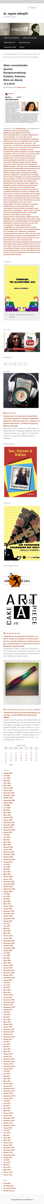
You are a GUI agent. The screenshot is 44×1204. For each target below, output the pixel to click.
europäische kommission (11, 189)
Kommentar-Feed (9, 1188)
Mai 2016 (6, 1076)
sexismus (16, 223)
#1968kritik (7, 131)
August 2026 (7, 773)
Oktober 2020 (8, 945)
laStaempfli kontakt (10, 47)
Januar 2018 (7, 1027)
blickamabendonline (10, 160)
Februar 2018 (8, 1024)
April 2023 (7, 872)
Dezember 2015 (8, 1088)
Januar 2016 (7, 1086)
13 (21, 755)
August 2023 (7, 862)
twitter (27, 233)
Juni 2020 (6, 955)
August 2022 (7, 891)
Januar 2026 (7, 790)
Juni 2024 (6, 837)
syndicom (21, 233)
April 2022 (7, 901)
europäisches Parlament (11, 191)
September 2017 (9, 1037)
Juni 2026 (6, 778)
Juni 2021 (6, 926)
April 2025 (7, 812)
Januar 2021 (7, 938)
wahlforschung (27, 238)
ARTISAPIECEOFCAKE (13, 633)
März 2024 (7, 844)
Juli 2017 (6, 1042)
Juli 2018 (6, 1012)
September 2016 (9, 1066)
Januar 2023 (7, 879)
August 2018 (7, 1009)
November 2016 (9, 1061)
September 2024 (9, 830)
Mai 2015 (6, 1106)
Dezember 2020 (8, 941)
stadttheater (22, 231)
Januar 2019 (7, 997)
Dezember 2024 (8, 822)
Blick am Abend (20, 158)
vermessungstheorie (30, 235)
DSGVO (21, 47)
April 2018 (7, 1019)
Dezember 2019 (8, 970)
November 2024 (9, 825)
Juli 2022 (6, 894)
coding (13, 164)
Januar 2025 (7, 820)
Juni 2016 (6, 1073)
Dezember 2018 (8, 1000)
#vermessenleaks (9, 137)
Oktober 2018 (8, 1005)
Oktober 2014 (8, 1123)
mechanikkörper (17, 210)
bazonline (29, 156)
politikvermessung (32, 217)
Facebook (24, 191)
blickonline (21, 160)
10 (6, 755)
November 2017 (9, 1032)
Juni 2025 (6, 808)
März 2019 (7, 992)
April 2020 (7, 960)
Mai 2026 (6, 780)
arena (28, 154)
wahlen (18, 238)
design (18, 173)
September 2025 (9, 800)
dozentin (14, 185)
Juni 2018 (6, 1014)
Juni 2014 (6, 1133)
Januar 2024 (7, 849)
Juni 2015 (6, 1103)
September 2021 (9, 918)
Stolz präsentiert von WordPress (22, 1200)
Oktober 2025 (8, 798)
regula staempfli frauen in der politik (23, 219)
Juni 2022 (6, 896)
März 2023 (7, 874)
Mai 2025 (6, 810)
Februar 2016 (8, 1083)
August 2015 (7, 1098)
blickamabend (30, 158)
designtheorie (15, 175)
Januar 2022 (7, 908)
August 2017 (7, 1039)
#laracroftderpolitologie (11, 135)
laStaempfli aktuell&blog (11, 38)
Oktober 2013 (8, 1152)
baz (10, 156)
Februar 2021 (8, 936)
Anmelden (7, 1183)
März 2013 (7, 1170)
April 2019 (7, 990)
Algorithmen (7, 154)
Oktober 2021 (8, 916)
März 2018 (7, 1022)
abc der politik (19, 143)
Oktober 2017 (8, 1034)
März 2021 (7, 933)
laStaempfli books (24, 42)
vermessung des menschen (12, 235)
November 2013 (9, 1150)
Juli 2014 (6, 1130)
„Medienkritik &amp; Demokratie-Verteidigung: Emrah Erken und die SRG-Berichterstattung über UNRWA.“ (22, 714)
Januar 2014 (7, 1145)
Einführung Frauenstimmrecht (27, 185)
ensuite (5, 187)
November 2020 (9, 943)
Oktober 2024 (8, 827)
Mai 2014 (6, 1135)
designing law (25, 173)
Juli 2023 (6, 864)
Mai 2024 (6, 840)
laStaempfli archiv (9, 42)
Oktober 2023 (8, 857)
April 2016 (7, 1078)
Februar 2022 (8, 906)
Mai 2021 (6, 928)
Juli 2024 (6, 835)
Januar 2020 (7, 968)
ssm (16, 231)
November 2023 (9, 854)
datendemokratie (34, 166)
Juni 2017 (6, 1044)
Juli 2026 (6, 775)
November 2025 (9, 795)
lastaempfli (29, 208)
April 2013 (7, 1167)
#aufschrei (15, 131)
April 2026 (7, 783)
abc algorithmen (8, 143)
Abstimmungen (8, 149)
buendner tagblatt (31, 162)
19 (16, 758)
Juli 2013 (6, 1160)
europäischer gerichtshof (29, 189)
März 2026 (7, 785)
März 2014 (7, 1140)
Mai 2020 (6, 958)
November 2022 (9, 884)
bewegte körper (8, 158)
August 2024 (7, 832)
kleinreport (26, 204)
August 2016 (7, 1069)
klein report (18, 204)
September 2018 (9, 1007)
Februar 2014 (8, 1143)
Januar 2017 (7, 1056)
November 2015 (9, 1091)
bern (34, 156)
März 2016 (7, 1081)
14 (26, 755)
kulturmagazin (8, 208)
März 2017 (7, 1051)
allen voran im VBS (18, 154)
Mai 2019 (6, 987)
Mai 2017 (6, 1046)
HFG (37, 196)
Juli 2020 (6, 953)
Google (9, 196)
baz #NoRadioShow (18, 156)
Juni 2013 (6, 1162)
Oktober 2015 (8, 1093)
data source (24, 166)
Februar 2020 (8, 965)
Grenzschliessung (19, 196)
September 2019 (9, 978)
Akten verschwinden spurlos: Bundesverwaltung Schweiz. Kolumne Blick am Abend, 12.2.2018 (15, 74)
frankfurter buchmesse (21, 194)
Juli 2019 (6, 982)
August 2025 (7, 803)
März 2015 (7, 1110)
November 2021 (9, 913)
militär (25, 210)
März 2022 (7, 904)
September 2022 (9, 889)
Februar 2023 (8, 876)
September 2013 (9, 1155)
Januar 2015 (7, 1115)
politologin (6, 219)
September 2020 (9, 948)
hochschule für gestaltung (12, 198)
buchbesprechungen (17, 162)
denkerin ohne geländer (18, 170)
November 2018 (9, 1002)
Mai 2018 (6, 1017)
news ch (31, 210)
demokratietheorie (30, 168)
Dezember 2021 (8, 911)
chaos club (7, 164)
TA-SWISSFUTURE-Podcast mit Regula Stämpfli (23, 710)
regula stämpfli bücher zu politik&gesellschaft (21, 220)
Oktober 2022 (8, 886)
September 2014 (9, 1125)
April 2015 (7, 1108)
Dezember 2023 (8, 852)
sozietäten (10, 231)
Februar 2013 (8, 1172)
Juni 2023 (6, 867)
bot (26, 160)
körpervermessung (16, 206)
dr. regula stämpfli (15, 13)
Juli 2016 (6, 1071)
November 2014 (9, 1120)
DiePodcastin (11, 413)
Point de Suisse (20, 217)
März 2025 (7, 815)
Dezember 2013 (8, 1147)
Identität (24, 198)
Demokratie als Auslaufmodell (13, 168)
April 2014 (7, 1138)
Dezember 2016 (8, 1059)
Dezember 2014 (8, 1118)
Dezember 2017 (8, 1029)
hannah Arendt (30, 196)
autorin (32, 154)
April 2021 (7, 931)
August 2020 (7, 950)
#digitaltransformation (23, 133)
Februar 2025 (8, 817)
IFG (29, 198)
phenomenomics (9, 217)
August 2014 (7, 1128)
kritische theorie (28, 206)
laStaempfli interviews (30, 38)
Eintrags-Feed (8, 1186)
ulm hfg (32, 233)
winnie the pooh (34, 252)
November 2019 (9, 973)
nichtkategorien (21, 128)
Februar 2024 (8, 847)
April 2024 (7, 842)
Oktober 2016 (8, 1064)
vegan (38, 233)
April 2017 (7, 1049)
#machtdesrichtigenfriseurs (29, 135)
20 (21, 758)
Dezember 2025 (8, 793)
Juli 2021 (6, 923)
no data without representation (20, 214)
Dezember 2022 (8, 881)
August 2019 (7, 980)
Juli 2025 (6, 805)
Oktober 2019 (8, 975)
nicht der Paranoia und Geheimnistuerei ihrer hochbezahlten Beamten (21, 212)
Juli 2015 (6, 1101)
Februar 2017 (8, 1054)
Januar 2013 (7, 1175)
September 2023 (9, 859)
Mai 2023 (6, 869)
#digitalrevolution (9, 133)
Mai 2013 (6, 1165)
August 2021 (7, 921)
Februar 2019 (8, 995)
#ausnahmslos (24, 131)
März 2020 (7, 963)
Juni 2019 (6, 985)
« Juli (10, 764)
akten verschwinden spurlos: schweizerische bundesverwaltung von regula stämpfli (21, 150)
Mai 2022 (6, 899)
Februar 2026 (8, 788)
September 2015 (9, 1096)
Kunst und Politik (19, 208)
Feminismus (32, 191)
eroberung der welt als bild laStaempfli (21, 187)
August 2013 (7, 1157)
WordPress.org (8, 1191)
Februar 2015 (8, 1113)
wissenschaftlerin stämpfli (12, 254)
